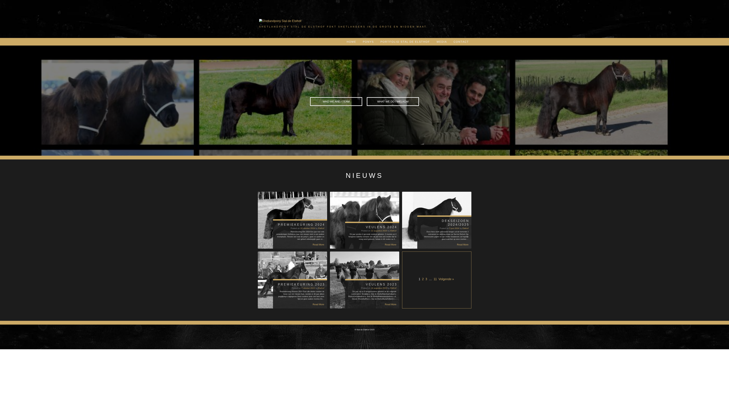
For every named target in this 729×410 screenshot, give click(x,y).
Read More (318, 244)
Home (351, 41)
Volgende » (446, 279)
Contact (461, 41)
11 (435, 279)
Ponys (368, 41)
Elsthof (321, 228)
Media (442, 41)
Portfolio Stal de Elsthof (405, 41)
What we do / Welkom (393, 101)
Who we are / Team (336, 101)
